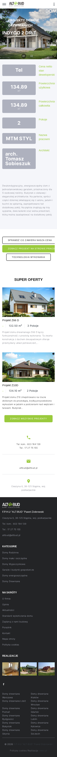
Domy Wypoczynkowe (13, 564)
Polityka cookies (10, 644)
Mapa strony (8, 639)
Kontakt (6, 633)
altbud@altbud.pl (28, 468)
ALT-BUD (4, 41)
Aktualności (8, 610)
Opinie (5, 604)
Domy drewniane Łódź (14, 701)
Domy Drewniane (11, 581)
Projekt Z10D (10, 385)
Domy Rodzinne (10, 552)
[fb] (3, 684)
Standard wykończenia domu (17, 616)
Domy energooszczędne (14, 575)
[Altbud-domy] (16, 4)
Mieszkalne (43, 41)
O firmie (6, 598)
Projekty (23, 41)
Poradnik (6, 627)
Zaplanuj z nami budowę (15, 621)
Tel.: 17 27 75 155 (28, 447)
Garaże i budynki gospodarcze (18, 569)
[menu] (4, 4)
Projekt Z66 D (10, 320)
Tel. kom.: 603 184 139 (28, 444)
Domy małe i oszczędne (14, 558)
